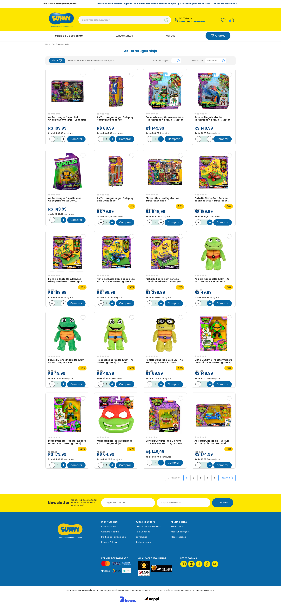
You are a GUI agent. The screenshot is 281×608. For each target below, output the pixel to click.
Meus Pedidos (178, 536)
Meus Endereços (180, 531)
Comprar (76, 139)
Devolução (141, 536)
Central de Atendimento (148, 526)
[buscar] (166, 20)
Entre (182, 21)
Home (47, 44)
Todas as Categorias (68, 36)
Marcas (170, 36)
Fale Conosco (143, 531)
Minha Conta (177, 526)
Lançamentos (124, 36)
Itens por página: (161, 60)
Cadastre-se (197, 21)
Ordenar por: (197, 60)
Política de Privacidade (113, 536)
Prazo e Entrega (109, 542)
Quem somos (108, 526)
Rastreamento (143, 542)
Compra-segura (110, 531)
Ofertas (220, 36)
